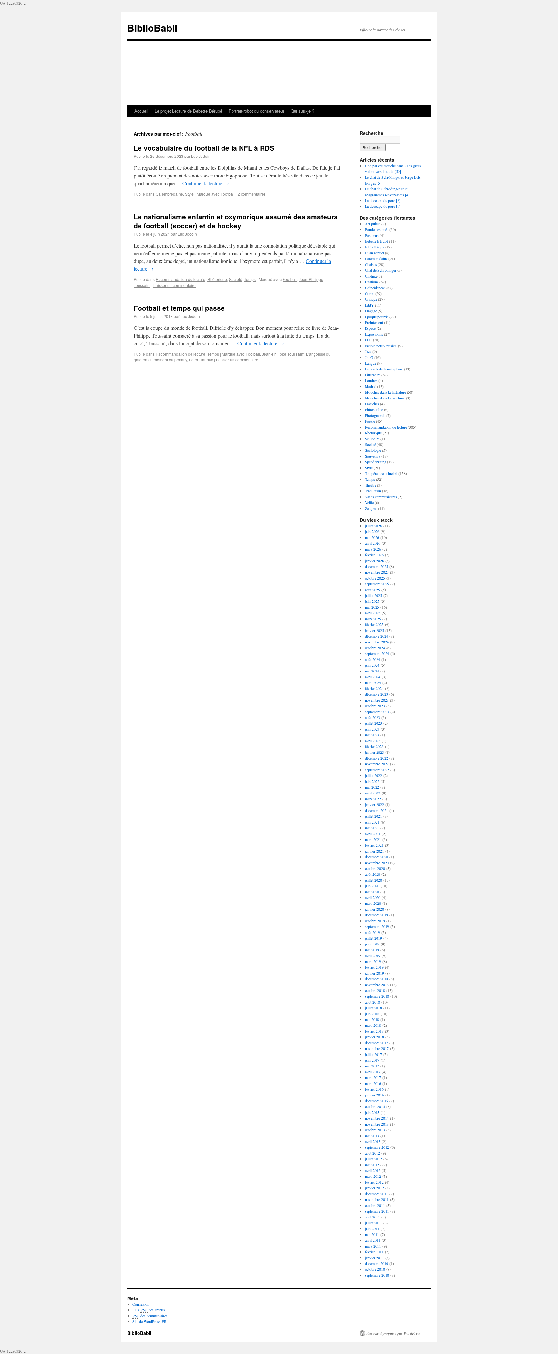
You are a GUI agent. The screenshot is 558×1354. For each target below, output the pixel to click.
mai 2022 (372, 787)
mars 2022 (373, 798)
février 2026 (374, 554)
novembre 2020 (377, 862)
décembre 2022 (376, 758)
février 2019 (374, 967)
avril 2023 (372, 740)
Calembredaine (169, 194)
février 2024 (374, 688)
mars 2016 (373, 1083)
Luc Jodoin (201, 156)
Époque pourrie (376, 316)
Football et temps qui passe (179, 308)
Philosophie (374, 409)
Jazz (368, 351)
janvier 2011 (374, 1257)
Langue (370, 363)
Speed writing (375, 461)
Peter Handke (201, 359)
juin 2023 (372, 729)
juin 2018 (372, 1013)
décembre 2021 (376, 810)
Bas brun (372, 235)
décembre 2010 (376, 1263)
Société (235, 279)
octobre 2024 (375, 647)
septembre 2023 (377, 711)
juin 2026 (372, 531)
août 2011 (372, 1216)
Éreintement (374, 322)
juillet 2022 (373, 775)
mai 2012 (372, 1164)
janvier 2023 (374, 752)
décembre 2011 (376, 1193)
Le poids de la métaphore (384, 368)
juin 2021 (372, 821)
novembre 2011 (377, 1199)
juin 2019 (372, 943)
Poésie (370, 421)
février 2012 (374, 1182)
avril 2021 (372, 833)
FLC (368, 339)
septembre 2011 (377, 1211)
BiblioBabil (152, 28)
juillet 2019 (373, 938)
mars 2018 (373, 1025)
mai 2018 (372, 1019)
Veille (369, 502)
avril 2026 (372, 543)
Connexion (140, 1304)
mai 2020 (372, 891)
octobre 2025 (375, 578)
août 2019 (372, 932)
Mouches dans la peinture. (385, 397)
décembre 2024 (376, 636)
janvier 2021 (374, 851)
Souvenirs (372, 456)
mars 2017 (373, 1077)
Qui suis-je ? (302, 111)
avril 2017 (372, 1071)
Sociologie (373, 450)
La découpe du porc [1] (382, 206)
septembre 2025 (377, 583)
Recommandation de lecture (180, 279)
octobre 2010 (375, 1269)
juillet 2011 (373, 1222)
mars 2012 (373, 1176)
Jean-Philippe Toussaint (283, 354)
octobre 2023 (375, 705)
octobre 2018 (375, 990)
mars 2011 (373, 1245)
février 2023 (374, 746)
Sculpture (372, 438)
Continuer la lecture (205, 183)
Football (228, 194)
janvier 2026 (374, 560)
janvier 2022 (374, 804)
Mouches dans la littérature (385, 392)
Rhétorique (217, 279)
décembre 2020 (376, 856)
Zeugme (371, 508)
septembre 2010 (377, 1275)
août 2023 (372, 717)
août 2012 (372, 1153)
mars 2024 (373, 682)
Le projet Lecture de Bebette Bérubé (188, 111)
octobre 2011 (375, 1205)
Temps (250, 279)
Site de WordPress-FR (149, 1321)
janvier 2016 (374, 1094)
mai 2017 (372, 1065)
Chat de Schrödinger (380, 270)
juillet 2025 (373, 595)
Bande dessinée (376, 229)
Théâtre (370, 485)
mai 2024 (372, 670)
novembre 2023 (377, 699)
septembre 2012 (377, 1147)
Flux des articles (148, 1309)
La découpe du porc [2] (382, 200)
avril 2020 (372, 897)
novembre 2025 (377, 572)
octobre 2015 (375, 1106)
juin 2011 (372, 1228)
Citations (371, 281)
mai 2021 (372, 827)
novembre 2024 (377, 641)
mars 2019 (373, 961)
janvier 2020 (374, 909)
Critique (371, 299)
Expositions (374, 334)
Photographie (375, 415)
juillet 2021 (373, 816)
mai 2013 (372, 1135)
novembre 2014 (377, 1118)
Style (189, 194)
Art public (372, 223)
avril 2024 (372, 676)
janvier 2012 (374, 1187)
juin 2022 (372, 781)
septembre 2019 (377, 926)
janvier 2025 (374, 630)
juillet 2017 (373, 1054)
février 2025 (374, 624)
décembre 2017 (376, 1042)
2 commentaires (252, 194)
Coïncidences (375, 287)
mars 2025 (373, 618)
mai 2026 (372, 537)
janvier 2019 (374, 972)
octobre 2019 (375, 920)
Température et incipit (381, 473)
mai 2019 (372, 949)
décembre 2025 (376, 566)
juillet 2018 (373, 1007)
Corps (369, 293)
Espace (370, 328)
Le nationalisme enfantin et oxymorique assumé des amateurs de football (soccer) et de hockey (236, 221)
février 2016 (374, 1089)
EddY (369, 305)
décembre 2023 (376, 694)
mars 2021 (373, 839)
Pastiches (372, 403)
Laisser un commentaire (174, 285)
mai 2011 (372, 1234)
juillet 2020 (373, 880)
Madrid (370, 386)
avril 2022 (372, 792)
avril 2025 (372, 612)
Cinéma (371, 275)
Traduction (373, 490)
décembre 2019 (376, 914)
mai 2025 (372, 607)
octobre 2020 (375, 868)
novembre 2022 (377, 763)
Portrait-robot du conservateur (256, 111)
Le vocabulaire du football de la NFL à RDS (204, 148)
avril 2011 (372, 1240)
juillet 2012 (373, 1158)
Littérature (372, 374)
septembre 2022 (377, 769)
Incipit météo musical (381, 345)
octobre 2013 (375, 1129)
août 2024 (372, 659)
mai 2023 (372, 734)
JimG (369, 357)
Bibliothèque (374, 246)
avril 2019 (372, 955)
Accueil (141, 111)
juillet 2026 (373, 525)
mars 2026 (373, 548)
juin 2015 (372, 1112)
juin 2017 (372, 1060)
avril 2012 (372, 1170)
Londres (371, 380)
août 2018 (372, 1002)
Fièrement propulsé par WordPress (393, 1333)
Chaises (371, 264)
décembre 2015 (376, 1100)
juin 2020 (372, 885)
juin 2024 (372, 665)
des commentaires (150, 1315)
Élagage (371, 310)
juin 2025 (372, 601)
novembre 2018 (377, 984)
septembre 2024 (377, 653)
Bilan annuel (374, 252)
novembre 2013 (377, 1124)
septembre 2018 (377, 996)
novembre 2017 (377, 1048)
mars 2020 (373, 903)
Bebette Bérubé (376, 241)
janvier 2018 (374, 1036)
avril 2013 (372, 1141)
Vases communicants (381, 496)
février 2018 (374, 1031)
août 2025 (372, 589)
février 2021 (374, 845)
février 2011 (374, 1251)
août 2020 (372, 874)
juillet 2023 (373, 723)
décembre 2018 (376, 978)
